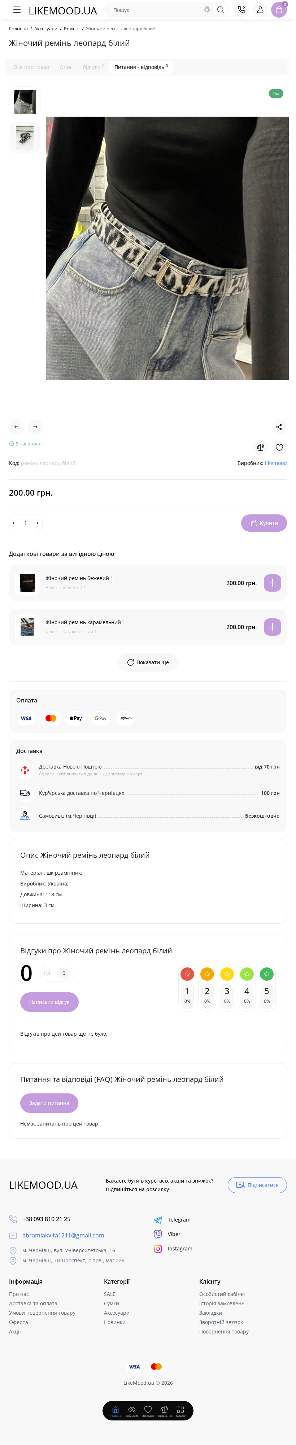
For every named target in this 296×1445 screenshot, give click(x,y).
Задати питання (49, 1103)
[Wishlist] (279, 447)
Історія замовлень (221, 1303)
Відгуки (93, 66)
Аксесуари (117, 1312)
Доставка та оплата (33, 1303)
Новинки (115, 1322)
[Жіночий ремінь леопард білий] (167, 248)
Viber (174, 1234)
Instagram (180, 1248)
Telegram (179, 1219)
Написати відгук (49, 1001)
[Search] (207, 10)
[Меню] (17, 10)
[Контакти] (241, 10)
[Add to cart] (272, 583)
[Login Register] (260, 10)
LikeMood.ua (63, 10)
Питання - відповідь (141, 66)
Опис (66, 67)
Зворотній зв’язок (221, 1322)
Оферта (18, 1322)
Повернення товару (224, 1331)
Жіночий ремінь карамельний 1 (85, 622)
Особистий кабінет (222, 1294)
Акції (15, 1331)
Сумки (111, 1303)
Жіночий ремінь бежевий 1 (79, 578)
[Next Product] (35, 427)
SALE (110, 1294)
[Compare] (260, 447)
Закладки (210, 1312)
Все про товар (31, 67)
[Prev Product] (16, 427)
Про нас (19, 1294)
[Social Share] (279, 427)
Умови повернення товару (42, 1312)
